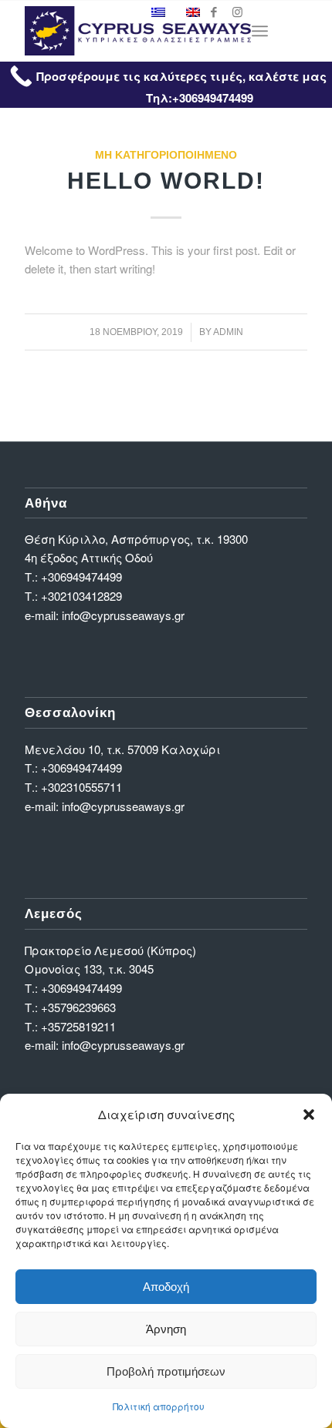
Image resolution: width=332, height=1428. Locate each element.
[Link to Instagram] (237, 12)
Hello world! (166, 180)
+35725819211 (78, 1026)
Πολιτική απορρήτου (159, 1406)
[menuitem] (260, 30)
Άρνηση (166, 1329)
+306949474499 (81, 576)
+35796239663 (78, 1007)
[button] (309, 1114)
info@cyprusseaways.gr (123, 615)
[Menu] (260, 30)
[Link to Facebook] (213, 12)
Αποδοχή (166, 1286)
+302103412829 (81, 596)
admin (228, 332)
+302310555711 (81, 787)
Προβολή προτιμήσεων (166, 1371)
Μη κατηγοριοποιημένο (166, 155)
